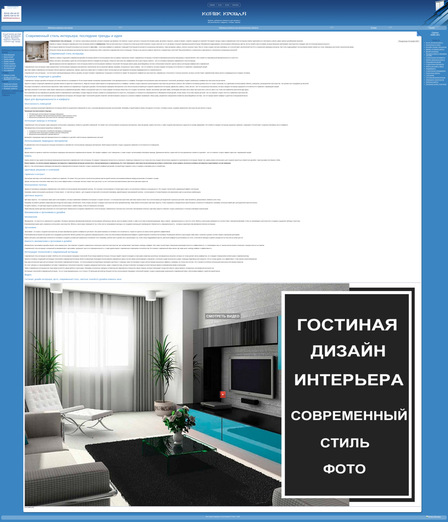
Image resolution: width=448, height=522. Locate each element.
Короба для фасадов (11, 86)
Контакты (235, 5)
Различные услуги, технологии (436, 84)
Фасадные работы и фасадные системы (436, 54)
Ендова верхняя (9, 59)
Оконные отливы (9, 75)
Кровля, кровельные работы (435, 60)
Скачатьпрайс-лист (435, 34)
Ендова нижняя (9, 61)
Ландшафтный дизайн (433, 62)
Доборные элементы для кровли (60, 28)
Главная (212, 5)
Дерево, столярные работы (435, 49)
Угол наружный (9, 70)
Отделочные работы (433, 73)
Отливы (374, 28)
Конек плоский (8, 57)
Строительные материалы (435, 64)
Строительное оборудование (436, 71)
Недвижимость (431, 69)
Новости (436, 40)
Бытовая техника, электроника (436, 47)
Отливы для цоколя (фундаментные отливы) (12, 78)
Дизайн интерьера (432, 51)
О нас (220, 5)
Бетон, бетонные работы (434, 43)
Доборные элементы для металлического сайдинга (238, 28)
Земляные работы (432, 82)
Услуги (227, 5)
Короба (431, 28)
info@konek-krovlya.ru (11, 18)
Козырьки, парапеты (10, 88)
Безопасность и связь (433, 45)
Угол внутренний (9, 68)
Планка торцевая (9, 63)
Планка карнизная (10, 66)
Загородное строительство (435, 80)
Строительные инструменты (435, 58)
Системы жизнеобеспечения (435, 77)
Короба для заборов (10, 84)
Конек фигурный (9, 55)
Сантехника (430, 75)
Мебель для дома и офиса (435, 66)
